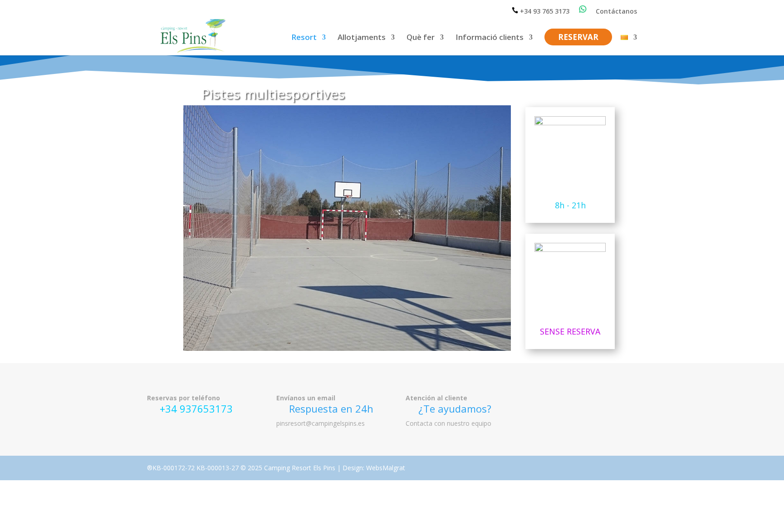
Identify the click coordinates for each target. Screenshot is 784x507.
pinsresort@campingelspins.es (320, 423)
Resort (304, 38)
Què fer (421, 38)
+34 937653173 (196, 408)
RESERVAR (578, 38)
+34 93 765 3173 (543, 11)
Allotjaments (362, 38)
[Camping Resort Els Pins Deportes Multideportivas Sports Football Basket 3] (347, 348)
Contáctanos (616, 11)
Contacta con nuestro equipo (448, 423)
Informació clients (490, 38)
